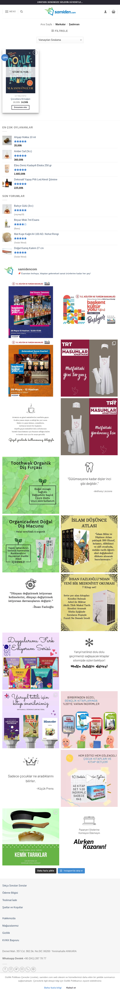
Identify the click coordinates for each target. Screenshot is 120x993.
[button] (10, 11)
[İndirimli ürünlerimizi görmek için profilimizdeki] (89, 719)
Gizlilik (6, 933)
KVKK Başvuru (10, 940)
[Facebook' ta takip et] (5, 969)
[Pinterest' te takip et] (33, 969)
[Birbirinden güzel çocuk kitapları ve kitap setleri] (89, 778)
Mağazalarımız (10, 925)
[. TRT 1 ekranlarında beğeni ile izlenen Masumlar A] (89, 368)
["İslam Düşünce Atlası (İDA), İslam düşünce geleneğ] (89, 543)
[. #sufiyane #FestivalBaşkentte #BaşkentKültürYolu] (30, 309)
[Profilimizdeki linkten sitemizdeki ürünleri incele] (30, 485)
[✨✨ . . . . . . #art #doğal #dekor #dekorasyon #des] (89, 485)
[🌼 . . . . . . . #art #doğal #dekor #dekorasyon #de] (30, 543)
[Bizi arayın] (27, 969)
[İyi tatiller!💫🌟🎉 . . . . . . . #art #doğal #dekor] (89, 661)
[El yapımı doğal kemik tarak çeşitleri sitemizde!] (30, 836)
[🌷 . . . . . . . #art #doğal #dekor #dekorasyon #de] (30, 602)
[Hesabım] (105, 11)
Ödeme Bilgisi (10, 892)
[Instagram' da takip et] (10, 969)
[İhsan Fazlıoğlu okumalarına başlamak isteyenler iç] (89, 602)
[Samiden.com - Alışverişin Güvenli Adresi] (60, 12)
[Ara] (21, 12)
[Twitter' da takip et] (16, 969)
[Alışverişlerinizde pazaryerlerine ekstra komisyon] (89, 836)
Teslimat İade (9, 900)
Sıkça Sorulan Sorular (14, 885)
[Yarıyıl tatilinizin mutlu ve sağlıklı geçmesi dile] (30, 719)
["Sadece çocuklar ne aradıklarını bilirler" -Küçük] (30, 778)
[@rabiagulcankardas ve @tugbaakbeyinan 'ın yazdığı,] (30, 661)
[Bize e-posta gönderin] (22, 969)
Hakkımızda (8, 918)
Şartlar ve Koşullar (12, 907)
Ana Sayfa (46, 24)
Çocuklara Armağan (20, 99)
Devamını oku (20, 107)
